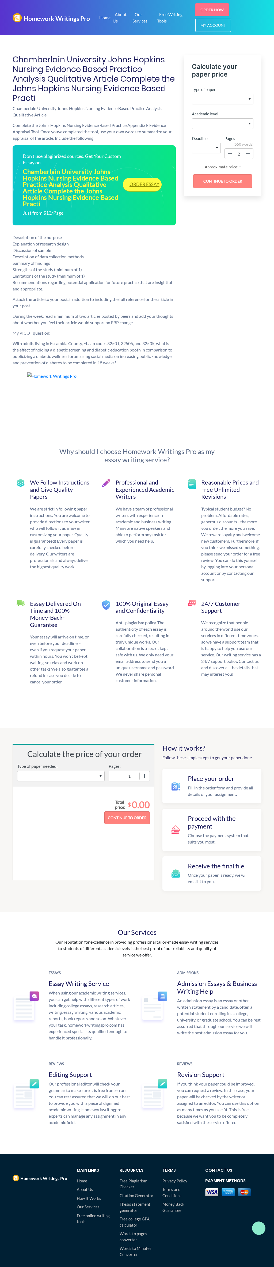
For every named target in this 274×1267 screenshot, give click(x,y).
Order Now (212, 9)
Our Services (139, 17)
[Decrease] (230, 154)
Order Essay (144, 184)
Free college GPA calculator (135, 1221)
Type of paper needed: (37, 766)
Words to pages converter (133, 1236)
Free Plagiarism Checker (133, 1183)
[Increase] (248, 154)
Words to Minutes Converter (135, 1251)
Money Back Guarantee (173, 1207)
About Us (120, 17)
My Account (213, 25)
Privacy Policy (174, 1180)
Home (105, 17)
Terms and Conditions (171, 1192)
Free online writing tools (93, 1218)
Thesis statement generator (135, 1207)
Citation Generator (136, 1195)
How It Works (89, 1198)
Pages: (115, 766)
